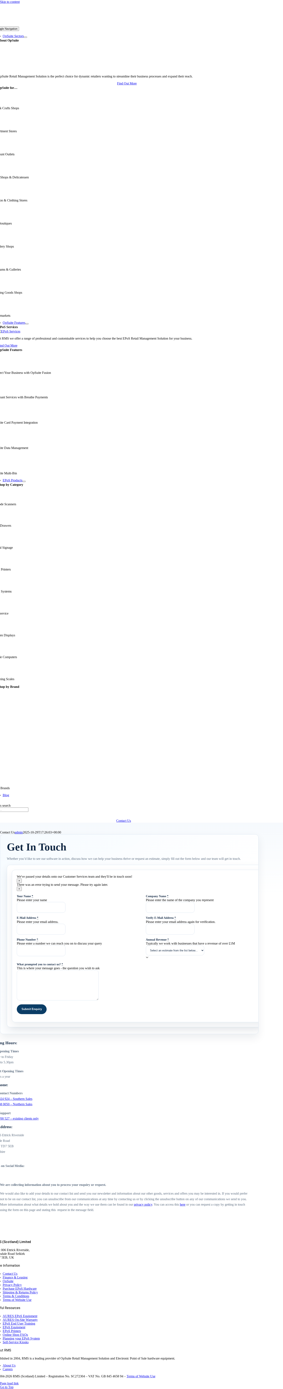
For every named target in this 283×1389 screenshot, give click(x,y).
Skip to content (10, 2)
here (182, 1204)
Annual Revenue (157, 939)
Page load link (9, 1383)
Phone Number (27, 939)
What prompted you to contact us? (40, 964)
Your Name (25, 896)
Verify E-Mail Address (161, 917)
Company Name (157, 896)
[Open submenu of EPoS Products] (24, 481)
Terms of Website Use (141, 1376)
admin (19, 832)
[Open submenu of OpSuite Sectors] (25, 37)
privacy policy (143, 1204)
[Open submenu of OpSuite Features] (27, 323)
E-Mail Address (27, 917)
